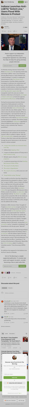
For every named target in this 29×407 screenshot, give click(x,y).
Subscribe (14, 377)
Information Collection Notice (19, 387)
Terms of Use (22, 386)
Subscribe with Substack (15, 383)
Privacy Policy (15, 389)
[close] (25, 356)
